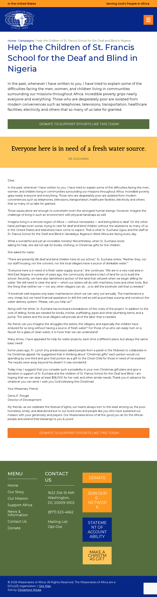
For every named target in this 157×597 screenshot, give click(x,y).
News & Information (18, 513)
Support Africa (20, 505)
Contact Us (17, 521)
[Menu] (148, 20)
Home (13, 485)
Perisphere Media (29, 590)
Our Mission (18, 498)
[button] (97, 555)
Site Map (45, 586)
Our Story (16, 492)
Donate (14, 528)
